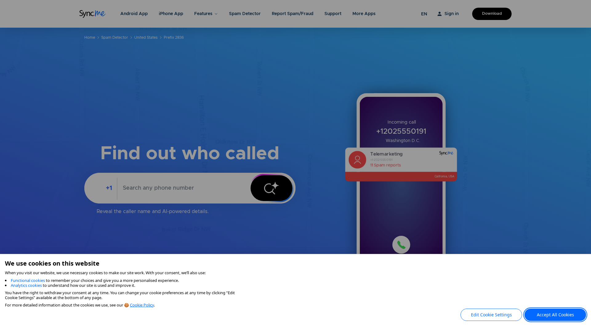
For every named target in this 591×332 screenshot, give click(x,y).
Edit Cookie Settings (491, 315)
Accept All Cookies (555, 315)
